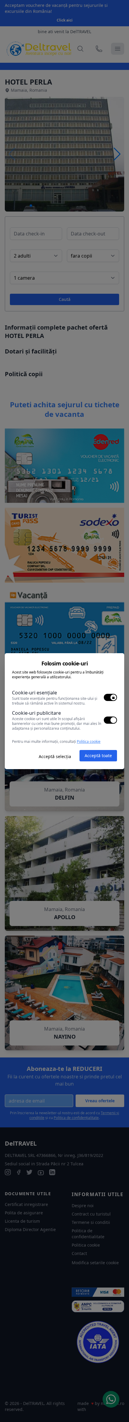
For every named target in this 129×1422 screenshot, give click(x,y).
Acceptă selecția (55, 756)
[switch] (110, 697)
